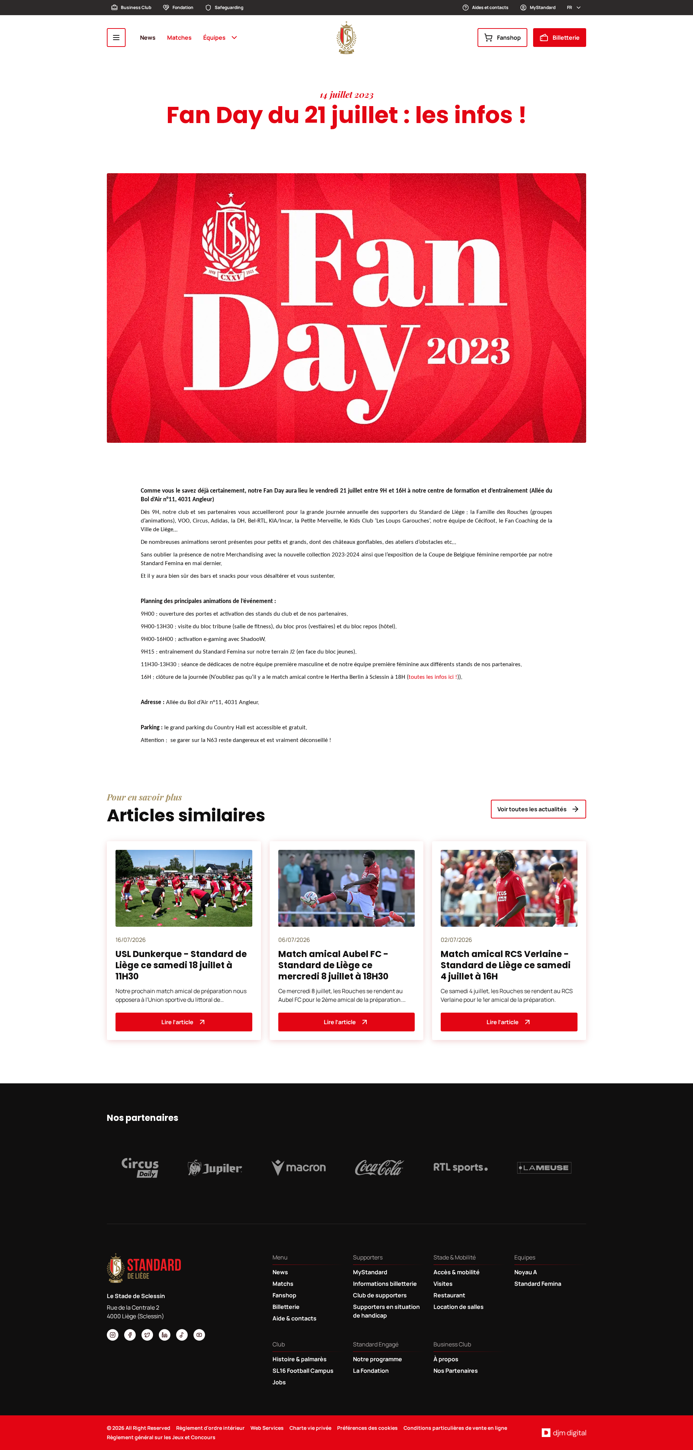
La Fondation (371, 1371)
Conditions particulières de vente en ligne (455, 1427)
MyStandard (542, 7)
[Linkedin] (164, 1335)
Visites (443, 1284)
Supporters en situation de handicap (386, 1311)
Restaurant (449, 1295)
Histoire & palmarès (300, 1359)
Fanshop (509, 38)
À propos (445, 1359)
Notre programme (377, 1359)
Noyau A (525, 1272)
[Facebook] (130, 1335)
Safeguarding (229, 7)
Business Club (136, 7)
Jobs (279, 1382)
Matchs (283, 1284)
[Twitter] (147, 1335)
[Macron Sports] (298, 1168)
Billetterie (566, 38)
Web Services (267, 1427)
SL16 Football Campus (303, 1371)
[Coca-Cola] (379, 1168)
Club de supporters (380, 1295)
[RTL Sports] (461, 1168)
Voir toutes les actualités (532, 809)
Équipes (214, 38)
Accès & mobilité (456, 1272)
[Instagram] (112, 1335)
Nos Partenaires (455, 1371)
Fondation (183, 7)
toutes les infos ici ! (433, 677)
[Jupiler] (215, 1168)
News (148, 38)
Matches (179, 38)
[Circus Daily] (140, 1168)
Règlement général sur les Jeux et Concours (161, 1437)
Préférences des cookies (367, 1427)
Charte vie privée (310, 1427)
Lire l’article (177, 1022)
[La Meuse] (544, 1168)
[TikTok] (182, 1335)
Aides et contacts (490, 7)
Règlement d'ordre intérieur (210, 1427)
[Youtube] (199, 1335)
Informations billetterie (385, 1284)
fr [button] (569, 7)
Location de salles (458, 1307)
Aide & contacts (295, 1318)
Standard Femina (537, 1284)
